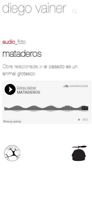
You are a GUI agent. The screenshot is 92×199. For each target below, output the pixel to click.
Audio (9, 41)
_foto (20, 41)
